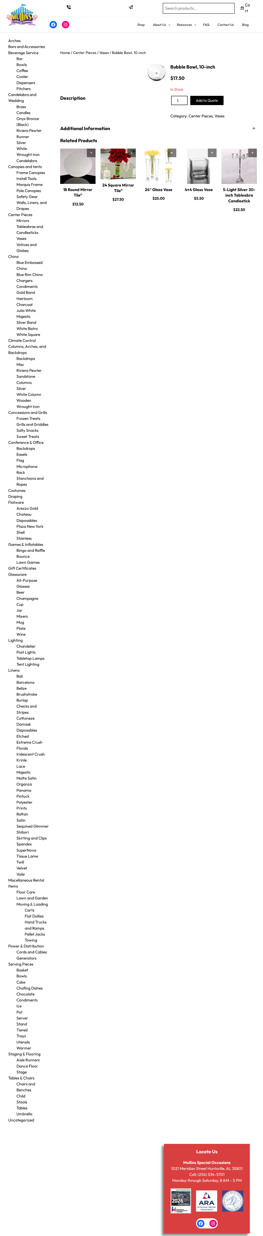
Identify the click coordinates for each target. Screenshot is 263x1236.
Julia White (26, 310)
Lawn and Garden (32, 898)
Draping (15, 496)
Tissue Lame (27, 856)
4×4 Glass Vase (199, 189)
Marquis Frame (29, 184)
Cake (20, 982)
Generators (26, 958)
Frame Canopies (30, 172)
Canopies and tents (25, 166)
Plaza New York (30, 526)
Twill (20, 862)
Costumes (16, 490)
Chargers (24, 280)
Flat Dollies (34, 916)
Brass (21, 106)
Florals (22, 748)
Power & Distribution (26, 946)
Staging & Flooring (24, 1054)
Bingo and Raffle (30, 550)
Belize (21, 688)
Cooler (22, 76)
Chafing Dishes (29, 988)
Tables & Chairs (21, 1078)
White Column (28, 394)
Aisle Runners (28, 1059)
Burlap (22, 700)
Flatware (16, 502)
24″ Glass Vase (158, 189)
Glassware (17, 574)
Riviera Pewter (29, 130)
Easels (21, 454)
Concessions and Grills (27, 412)
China (13, 256)
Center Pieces (20, 214)
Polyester (24, 802)
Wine (20, 634)
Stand (21, 1024)
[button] (156, 73)
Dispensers (25, 82)
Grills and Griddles (32, 424)
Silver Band (26, 322)
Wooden (23, 400)
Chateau (23, 514)
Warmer (23, 1048)
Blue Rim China (29, 274)
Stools (21, 1102)
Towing (31, 940)
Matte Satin (26, 778)
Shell (20, 532)
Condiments (27, 286)
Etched (22, 736)
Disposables (26, 520)
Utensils (23, 1042)
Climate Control (22, 340)
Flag (20, 460)
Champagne (27, 598)
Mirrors (22, 220)
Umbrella (24, 1113)
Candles (23, 112)
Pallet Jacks (35, 934)
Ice (19, 1005)
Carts (29, 910)
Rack (20, 472)
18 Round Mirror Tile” (77, 192)
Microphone (26, 466)
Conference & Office (26, 442)
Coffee (22, 70)
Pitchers (23, 88)
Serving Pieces (20, 964)
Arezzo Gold (27, 508)
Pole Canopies (28, 190)
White (21, 148)
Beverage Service (23, 52)
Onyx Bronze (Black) (27, 121)
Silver (21, 142)
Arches (14, 40)
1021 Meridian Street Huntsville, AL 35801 (207, 1168)
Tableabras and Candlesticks (29, 229)
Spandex (24, 844)
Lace (20, 766)
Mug (20, 622)
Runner (22, 136)
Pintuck (23, 796)
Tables (21, 1107)
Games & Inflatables (25, 544)
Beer (20, 592)
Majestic (23, 316)
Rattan (22, 814)
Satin (20, 820)
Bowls (21, 64)
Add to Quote (207, 100)
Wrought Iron (28, 406)
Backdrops (25, 358)
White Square (28, 334)
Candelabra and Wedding (22, 97)
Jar (19, 610)
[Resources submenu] (195, 25)
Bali (19, 676)
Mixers (22, 616)
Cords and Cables (31, 952)
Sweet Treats (27, 436)
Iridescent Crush (30, 754)
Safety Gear (27, 196)
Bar (19, 58)
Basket (22, 970)
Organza (24, 784)
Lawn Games (28, 562)
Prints (21, 808)
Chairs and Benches (25, 1086)
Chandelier (26, 646)
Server (22, 1018)
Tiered (22, 1030)
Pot (19, 1012)
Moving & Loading (32, 904)
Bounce (23, 556)
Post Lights (26, 652)
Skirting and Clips (31, 838)
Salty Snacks (27, 430)
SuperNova (26, 850)
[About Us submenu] (169, 25)
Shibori (22, 832)
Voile (20, 874)
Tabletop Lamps (30, 658)
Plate (20, 628)
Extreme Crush (29, 742)
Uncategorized (21, 1120)
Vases (21, 238)
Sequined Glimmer (32, 826)
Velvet (21, 868)
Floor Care (25, 892)
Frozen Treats (28, 418)
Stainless (24, 538)
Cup (19, 604)
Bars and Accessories (26, 46)
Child (20, 1096)
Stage (21, 1072)
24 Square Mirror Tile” (118, 188)
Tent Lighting (27, 664)
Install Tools (26, 178)
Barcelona (25, 682)
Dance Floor (27, 1066)
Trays (21, 1035)
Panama (23, 790)
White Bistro (27, 328)
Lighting (15, 640)
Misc (20, 364)
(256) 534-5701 (211, 1174)
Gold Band (25, 292)
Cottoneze (25, 718)
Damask (23, 724)
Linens (14, 670)
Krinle (21, 760)
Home (65, 52)
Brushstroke (26, 694)
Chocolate (25, 994)
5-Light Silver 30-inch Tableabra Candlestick (239, 195)
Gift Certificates (22, 568)
